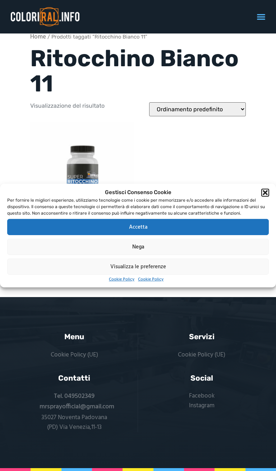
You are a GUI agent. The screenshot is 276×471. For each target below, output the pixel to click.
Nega (138, 246)
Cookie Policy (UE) (74, 355)
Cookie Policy (121, 279)
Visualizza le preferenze (138, 266)
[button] (265, 192)
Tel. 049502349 (74, 396)
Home (38, 37)
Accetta (138, 227)
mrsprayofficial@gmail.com (77, 407)
